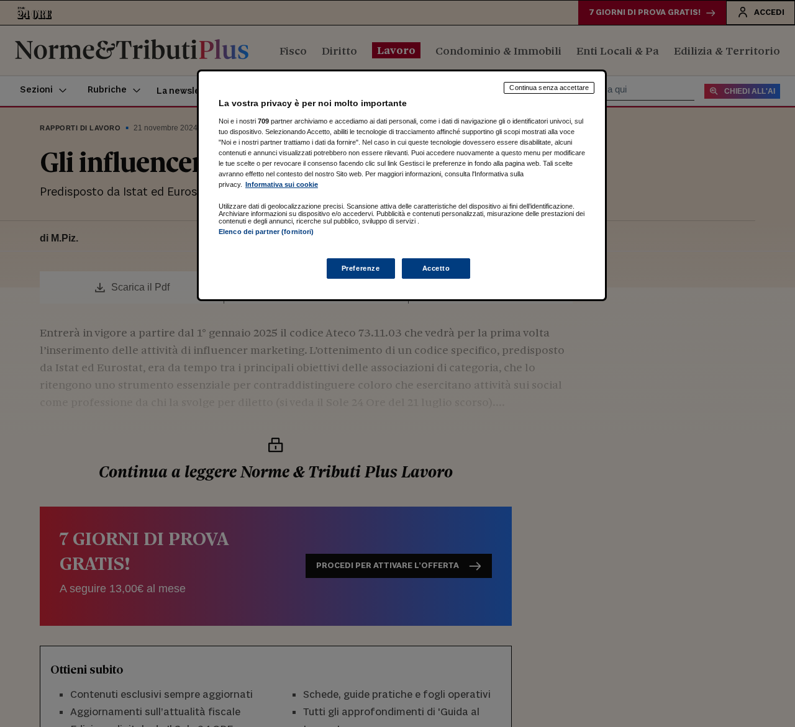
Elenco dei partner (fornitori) (266, 231)
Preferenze (361, 268)
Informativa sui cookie (281, 184)
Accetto (436, 268)
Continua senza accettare (549, 87)
